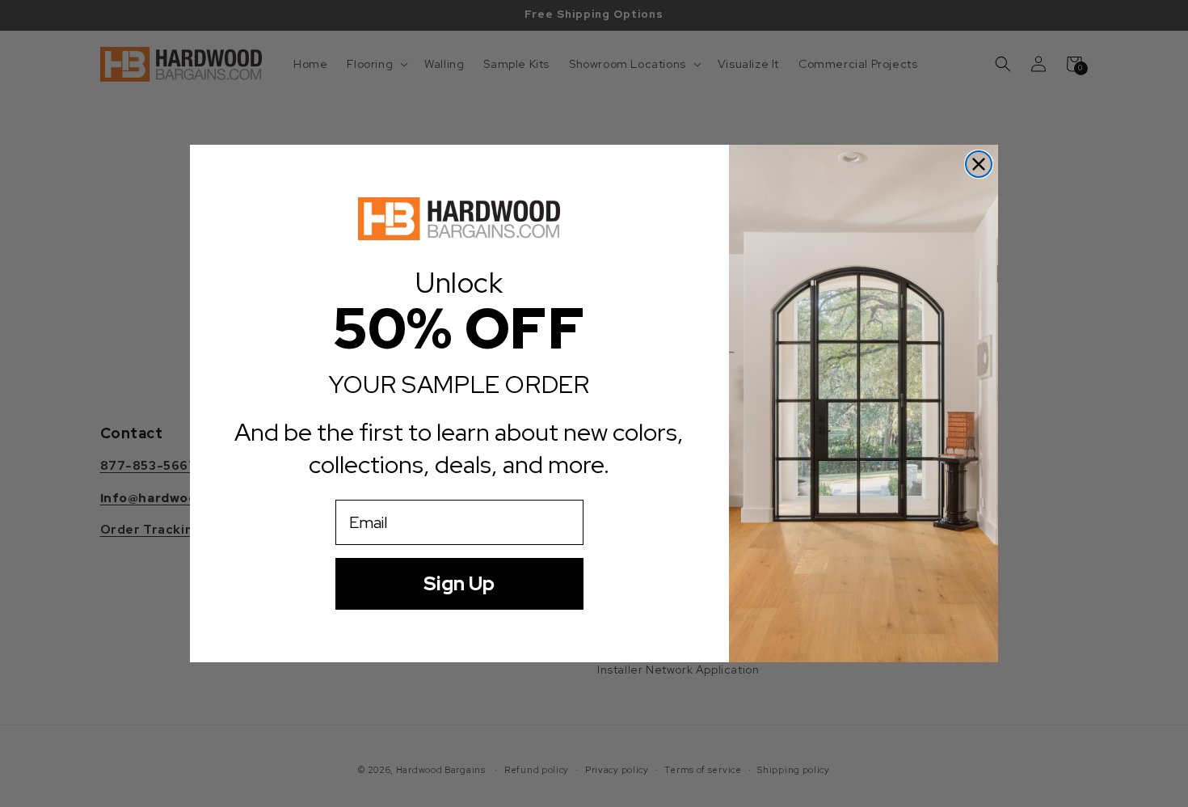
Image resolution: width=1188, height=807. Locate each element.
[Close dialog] (979, 164)
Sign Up (459, 583)
